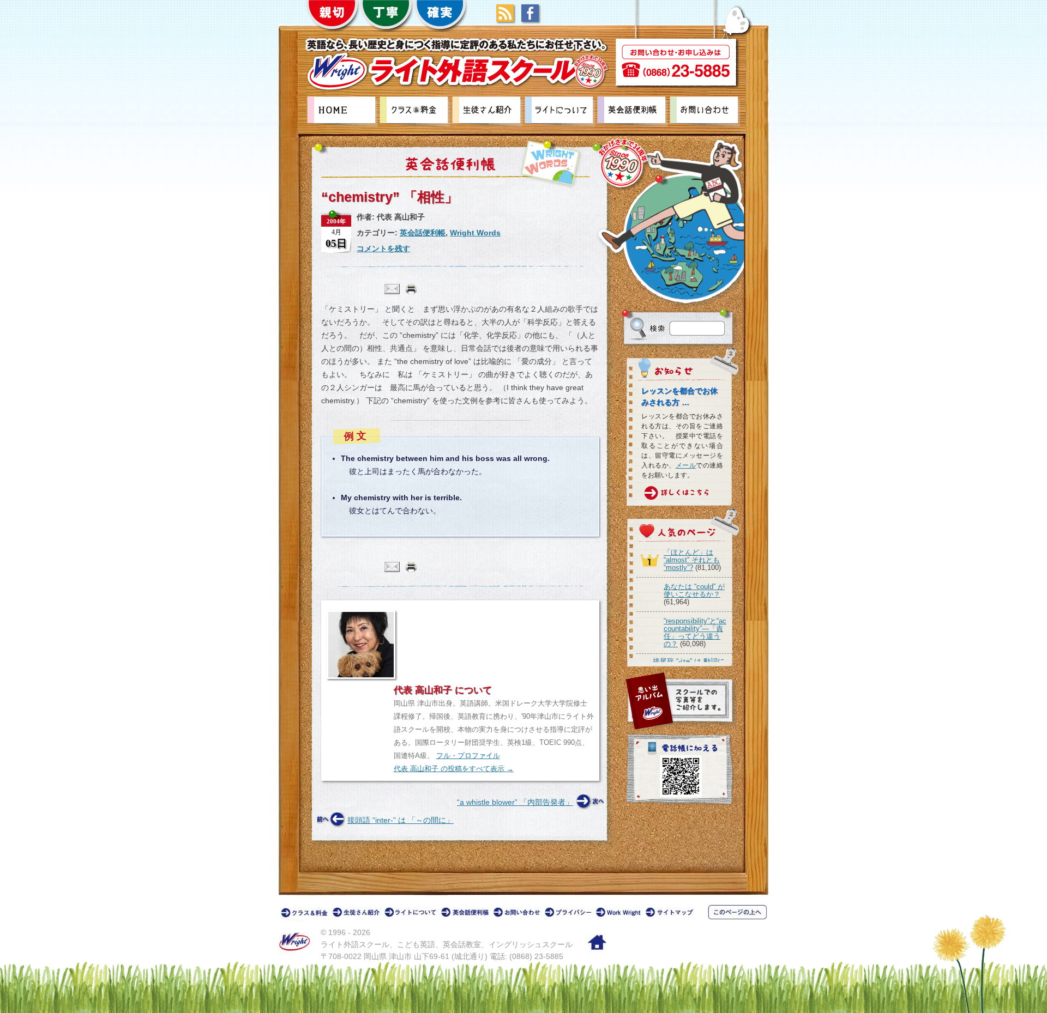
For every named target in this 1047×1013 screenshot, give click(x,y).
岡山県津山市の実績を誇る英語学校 (343, 111)
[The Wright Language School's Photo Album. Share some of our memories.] (680, 702)
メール (686, 465)
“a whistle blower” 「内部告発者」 (515, 802)
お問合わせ (706, 111)
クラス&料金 (416, 111)
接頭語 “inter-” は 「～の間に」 (400, 820)
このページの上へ (739, 912)
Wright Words (551, 163)
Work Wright (620, 914)
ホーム (596, 945)
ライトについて (561, 111)
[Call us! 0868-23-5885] (676, 63)
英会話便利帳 (633, 111)
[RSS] (507, 19)
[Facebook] (532, 19)
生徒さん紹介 (488, 111)
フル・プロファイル (468, 755)
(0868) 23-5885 (536, 956)
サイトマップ (671, 914)
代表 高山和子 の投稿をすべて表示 (454, 769)
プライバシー (570, 914)
